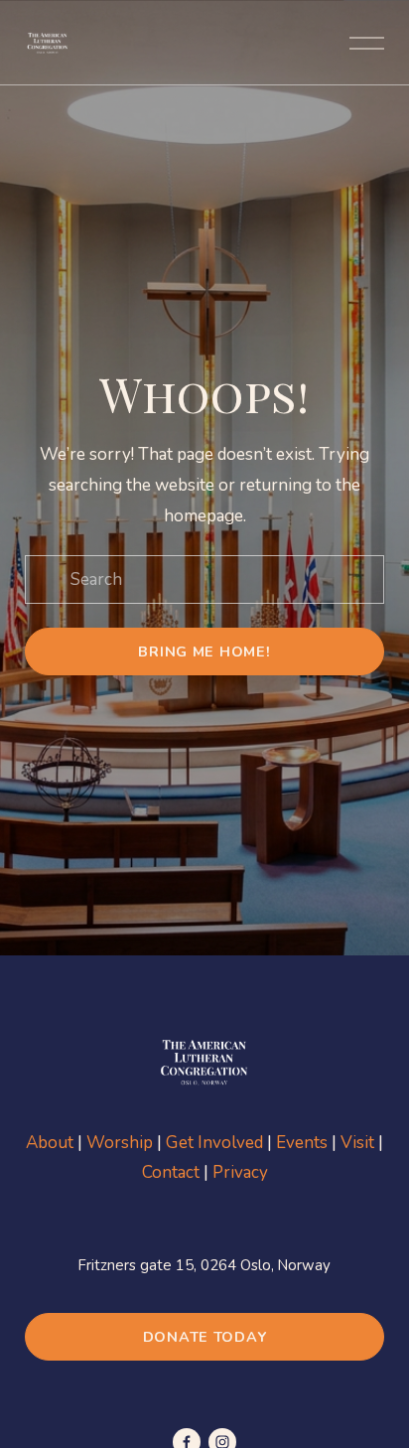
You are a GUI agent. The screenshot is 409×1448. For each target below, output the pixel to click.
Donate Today (205, 1337)
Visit (357, 1142)
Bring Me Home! (204, 651)
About (49, 1142)
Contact (171, 1172)
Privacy (240, 1172)
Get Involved (214, 1142)
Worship (119, 1142)
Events (302, 1142)
